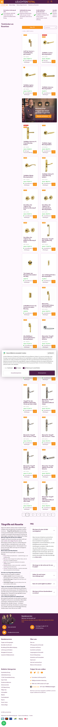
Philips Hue (3, 690)
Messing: (6, 559)
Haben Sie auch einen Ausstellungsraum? (39, 575)
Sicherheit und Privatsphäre (37, 657)
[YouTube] (42, 672)
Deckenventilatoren (6, 682)
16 (49, 514)
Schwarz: (6, 568)
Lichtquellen (4, 692)
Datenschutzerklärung (23, 715)
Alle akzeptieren (42, 373)
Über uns (32, 642)
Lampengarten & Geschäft (36, 652)
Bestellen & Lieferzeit (6, 645)
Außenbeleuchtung (6, 675)
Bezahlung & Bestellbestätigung (9, 647)
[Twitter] (35, 672)
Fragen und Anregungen (7, 642)
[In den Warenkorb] (35, 61)
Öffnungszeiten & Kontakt (36, 645)
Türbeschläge (4, 704)
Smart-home (4, 702)
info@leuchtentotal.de (13, 632)
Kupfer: (5, 562)
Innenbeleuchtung (5, 672)
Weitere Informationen (36, 665)
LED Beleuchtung (5, 687)
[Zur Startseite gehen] (26, 2)
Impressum (33, 660)
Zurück (3, 5)
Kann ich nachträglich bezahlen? (42, 584)
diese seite (38, 557)
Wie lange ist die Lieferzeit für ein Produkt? (43, 566)
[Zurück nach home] (7, 5)
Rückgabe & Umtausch (6, 652)
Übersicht (51, 353)
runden (5, 541)
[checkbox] (7, 368)
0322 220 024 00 (12, 627)
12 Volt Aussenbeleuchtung (7, 677)
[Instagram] (38, 672)
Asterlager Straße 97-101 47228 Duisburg (42, 627)
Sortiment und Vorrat (35, 647)
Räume (3, 700)
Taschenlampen (5, 697)
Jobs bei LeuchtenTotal (36, 662)
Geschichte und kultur (35, 650)
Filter (31, 27)
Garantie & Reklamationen (7, 655)
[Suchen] (51, 1)
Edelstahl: (6, 565)
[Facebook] (31, 672)
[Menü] (2, 2)
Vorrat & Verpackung (35, 655)
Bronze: (5, 555)
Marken (3, 695)
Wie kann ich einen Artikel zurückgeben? (40, 530)
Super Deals (4, 680)
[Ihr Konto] (48, 1)
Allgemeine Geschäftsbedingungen (9, 715)
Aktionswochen (5, 685)
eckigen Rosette (14, 541)
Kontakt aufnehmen (42, 116)
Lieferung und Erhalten (6, 650)
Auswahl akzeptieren (16, 373)
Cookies (31, 715)
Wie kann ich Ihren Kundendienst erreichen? (42, 592)
